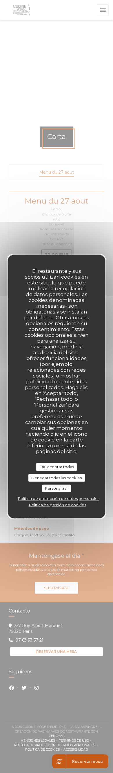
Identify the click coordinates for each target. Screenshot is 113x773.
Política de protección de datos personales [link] (58, 498)
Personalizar (56, 488)
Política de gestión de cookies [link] (57, 504)
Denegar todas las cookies (56, 477)
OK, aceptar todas (56, 466)
